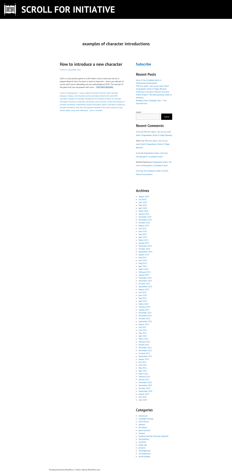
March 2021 (143, 373)
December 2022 (145, 312)
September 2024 (145, 251)
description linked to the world (103, 96)
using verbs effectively (79, 110)
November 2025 (145, 219)
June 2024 (143, 260)
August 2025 (144, 225)
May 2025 (143, 234)
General (142, 433)
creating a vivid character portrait (79, 96)
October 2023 (144, 283)
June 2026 (143, 202)
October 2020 (144, 388)
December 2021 (145, 347)
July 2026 (142, 199)
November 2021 (145, 350)
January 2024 (144, 275)
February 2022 (144, 341)
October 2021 (144, 353)
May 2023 (143, 298)
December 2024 (145, 246)
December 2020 (145, 382)
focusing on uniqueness (77, 102)
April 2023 (143, 301)
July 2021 (142, 362)
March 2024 (143, 269)
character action (105, 93)
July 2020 (142, 397)
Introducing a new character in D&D (99, 102)
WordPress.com (94, 469)
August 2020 (144, 394)
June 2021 (143, 365)
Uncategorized (72, 93)
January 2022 (144, 344)
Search (138, 112)
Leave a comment (95, 110)
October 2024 (144, 249)
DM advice (143, 427)
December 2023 (145, 278)
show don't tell (81, 107)
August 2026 (144, 196)
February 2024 (144, 272)
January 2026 (144, 214)
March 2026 (143, 211)
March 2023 (143, 304)
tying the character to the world (98, 107)
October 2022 (144, 318)
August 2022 (144, 324)
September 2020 (145, 391)
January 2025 (144, 243)
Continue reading (104, 87)
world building (144, 456)
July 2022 (142, 327)
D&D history (144, 421)
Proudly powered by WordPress (61, 469)
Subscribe (143, 64)
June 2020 (143, 400)
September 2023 (145, 286)
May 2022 (143, 333)
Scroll (138, 131)
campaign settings (146, 418)
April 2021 (143, 371)
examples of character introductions (81, 99)
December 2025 (145, 217)
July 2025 (142, 228)
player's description (109, 104)
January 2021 (144, 379)
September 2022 (145, 321)
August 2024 (144, 254)
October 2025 (144, 222)
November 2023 (145, 280)
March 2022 (143, 339)
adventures (143, 416)
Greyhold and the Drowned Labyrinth (153, 436)
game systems (144, 430)
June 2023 (143, 295)
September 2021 (145, 356)
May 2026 (143, 205)
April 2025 (143, 237)
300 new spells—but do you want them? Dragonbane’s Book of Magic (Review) (153, 144)
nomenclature (81, 104)
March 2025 (143, 240)
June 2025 (143, 231)
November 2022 (145, 315)
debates (142, 424)
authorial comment (92, 93)
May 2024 (143, 263)
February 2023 (144, 307)
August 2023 (144, 289)
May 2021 (143, 368)
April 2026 (143, 208)
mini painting (144, 439)
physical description (94, 104)
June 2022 (143, 330)
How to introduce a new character (91, 64)
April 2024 (143, 266)
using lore (114, 107)
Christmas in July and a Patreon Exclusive (152, 92)
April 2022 (143, 336)
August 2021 (144, 359)
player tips (143, 445)
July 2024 (142, 257)
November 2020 (145, 385)
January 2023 (144, 310)
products (142, 448)
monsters (142, 442)
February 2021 (144, 376)
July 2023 (142, 292)
